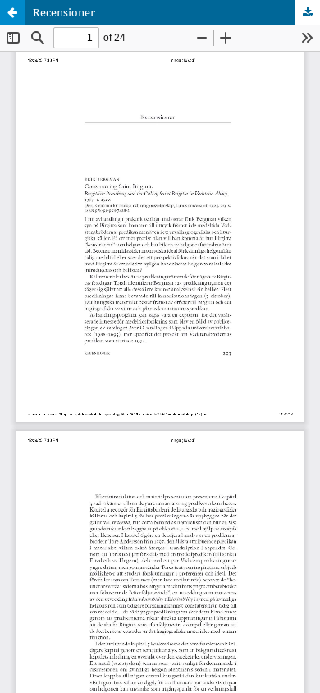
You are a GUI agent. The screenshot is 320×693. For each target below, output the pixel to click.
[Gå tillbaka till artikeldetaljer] (12, 12)
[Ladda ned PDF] (307, 12)
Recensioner (64, 12)
